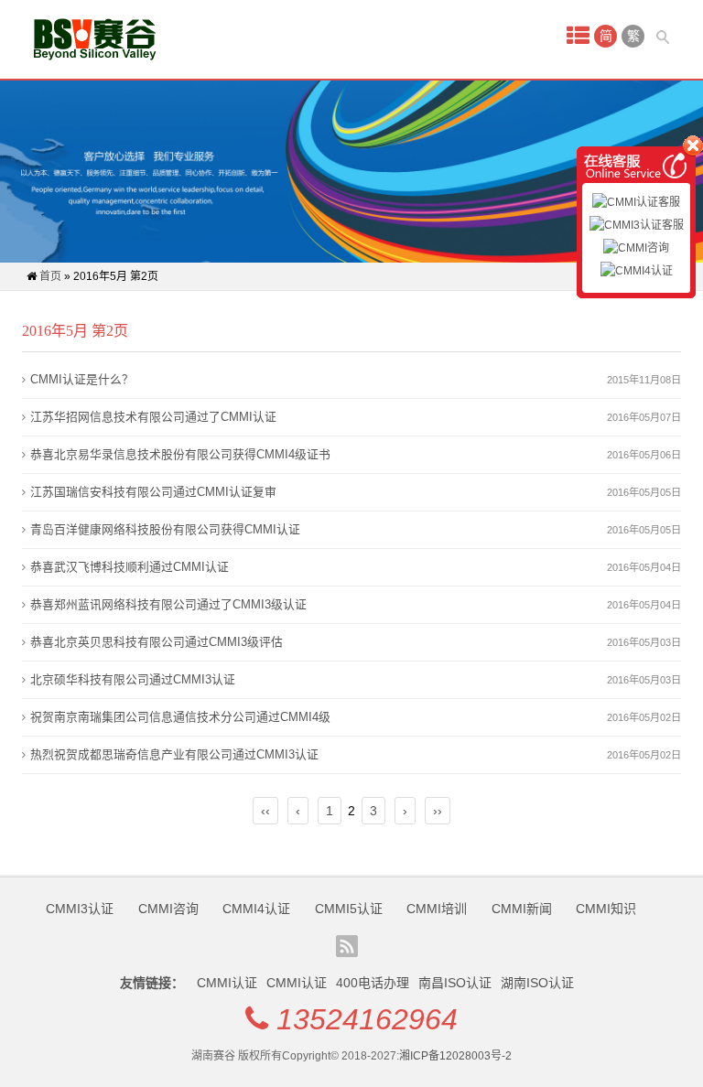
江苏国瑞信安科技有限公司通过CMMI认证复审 (153, 492)
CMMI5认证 (349, 908)
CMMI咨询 (168, 908)
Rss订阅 (347, 946)
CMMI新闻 (522, 908)
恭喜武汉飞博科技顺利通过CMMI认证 (129, 567)
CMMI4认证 (256, 908)
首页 (50, 276)
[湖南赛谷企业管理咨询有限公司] (95, 39)
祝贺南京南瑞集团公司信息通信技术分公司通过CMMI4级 (180, 717)
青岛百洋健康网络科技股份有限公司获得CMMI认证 (165, 529)
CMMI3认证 (80, 908)
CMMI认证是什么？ (82, 379)
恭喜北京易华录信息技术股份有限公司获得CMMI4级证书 (180, 454)
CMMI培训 (436, 908)
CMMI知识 (606, 908)
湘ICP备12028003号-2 (455, 1055)
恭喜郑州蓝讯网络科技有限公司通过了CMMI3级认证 (168, 604)
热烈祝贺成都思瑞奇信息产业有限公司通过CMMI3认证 (174, 754)
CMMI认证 (227, 982)
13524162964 (367, 1019)
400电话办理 (372, 982)
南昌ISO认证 (455, 982)
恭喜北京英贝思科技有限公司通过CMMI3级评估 (156, 642)
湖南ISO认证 (537, 982)
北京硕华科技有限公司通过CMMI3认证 (132, 679)
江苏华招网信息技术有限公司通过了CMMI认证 (153, 417)
